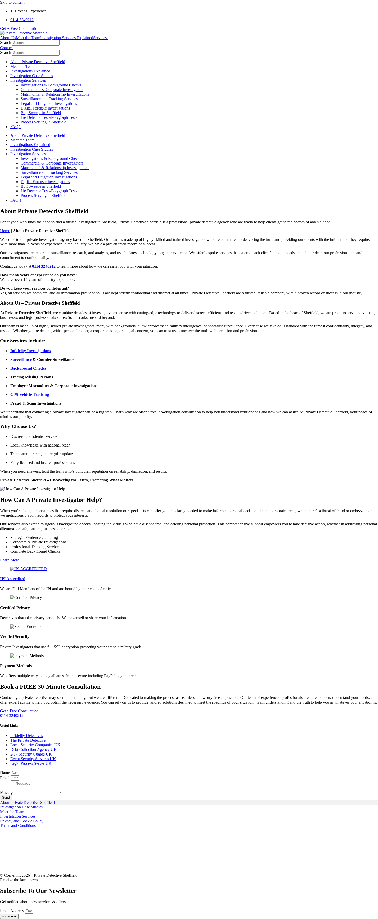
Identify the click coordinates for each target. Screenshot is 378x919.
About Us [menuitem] (8, 37)
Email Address (12, 910)
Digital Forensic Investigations (45, 108)
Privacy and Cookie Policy (21, 821)
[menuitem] (102, 37)
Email (5, 778)
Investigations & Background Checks (51, 85)
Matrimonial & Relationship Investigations (55, 94)
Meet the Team (22, 66)
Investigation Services (28, 80)
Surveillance (21, 359)
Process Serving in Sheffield (43, 122)
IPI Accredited (12, 579)
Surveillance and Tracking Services (49, 99)
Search (5, 42)
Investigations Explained (30, 71)
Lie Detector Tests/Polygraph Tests (49, 117)
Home (5, 231)
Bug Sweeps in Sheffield (41, 113)
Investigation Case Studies (31, 76)
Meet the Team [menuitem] (28, 37)
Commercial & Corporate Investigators (52, 89)
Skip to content (12, 2)
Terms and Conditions (18, 825)
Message (7, 792)
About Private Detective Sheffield (37, 62)
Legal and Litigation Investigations (49, 103)
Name (5, 772)
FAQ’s (15, 126)
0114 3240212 (44, 266)
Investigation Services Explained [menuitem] (66, 37)
